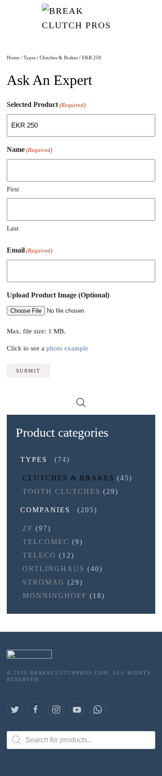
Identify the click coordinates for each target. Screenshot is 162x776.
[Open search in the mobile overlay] (81, 402)
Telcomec (45, 541)
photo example (67, 348)
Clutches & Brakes (59, 57)
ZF (27, 528)
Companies (45, 510)
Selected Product (46, 104)
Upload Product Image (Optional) (58, 295)
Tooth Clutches (61, 491)
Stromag (43, 582)
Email (29, 250)
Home (13, 57)
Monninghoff (54, 595)
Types (29, 57)
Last (12, 228)
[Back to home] (81, 18)
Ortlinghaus (53, 568)
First (13, 189)
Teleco (39, 555)
